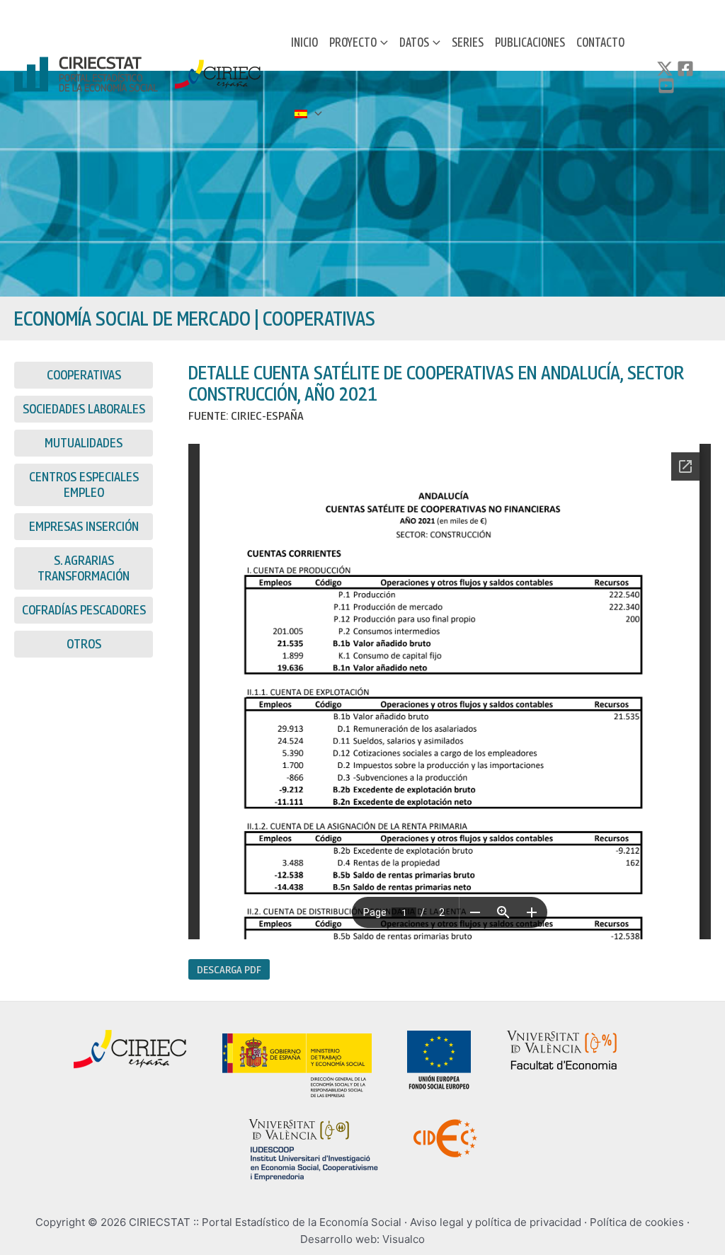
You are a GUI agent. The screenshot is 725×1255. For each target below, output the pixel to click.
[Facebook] (685, 68)
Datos (414, 42)
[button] (382, 42)
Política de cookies (637, 1222)
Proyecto (353, 42)
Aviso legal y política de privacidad (495, 1222)
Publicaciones (530, 42)
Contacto (600, 42)
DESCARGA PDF (229, 969)
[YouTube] (666, 85)
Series (468, 42)
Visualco (403, 1239)
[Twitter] (664, 68)
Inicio (304, 42)
